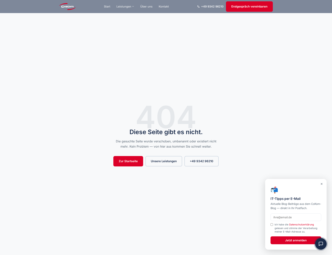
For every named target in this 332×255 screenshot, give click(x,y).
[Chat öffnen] (321, 244)
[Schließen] (321, 184)
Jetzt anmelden (296, 240)
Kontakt (164, 6)
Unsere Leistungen (164, 161)
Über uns (146, 6)
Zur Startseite (128, 161)
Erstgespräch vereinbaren (249, 6)
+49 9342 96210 (212, 6)
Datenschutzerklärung (301, 224)
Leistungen (123, 6)
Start (107, 6)
